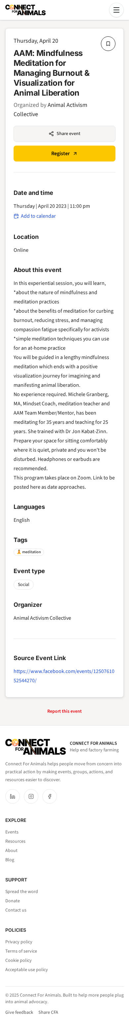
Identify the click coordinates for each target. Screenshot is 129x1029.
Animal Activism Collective (42, 618)
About (11, 850)
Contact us (15, 910)
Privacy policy (18, 942)
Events (12, 832)
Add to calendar (38, 216)
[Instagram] (31, 796)
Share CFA (48, 1012)
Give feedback (19, 1012)
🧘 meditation (29, 552)
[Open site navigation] (116, 10)
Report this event (64, 711)
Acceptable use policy (26, 969)
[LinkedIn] (12, 796)
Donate (12, 901)
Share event (68, 133)
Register (60, 153)
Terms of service (21, 951)
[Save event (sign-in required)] (108, 43)
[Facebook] (49, 796)
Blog (9, 860)
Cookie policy (18, 960)
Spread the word (21, 891)
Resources (15, 841)
